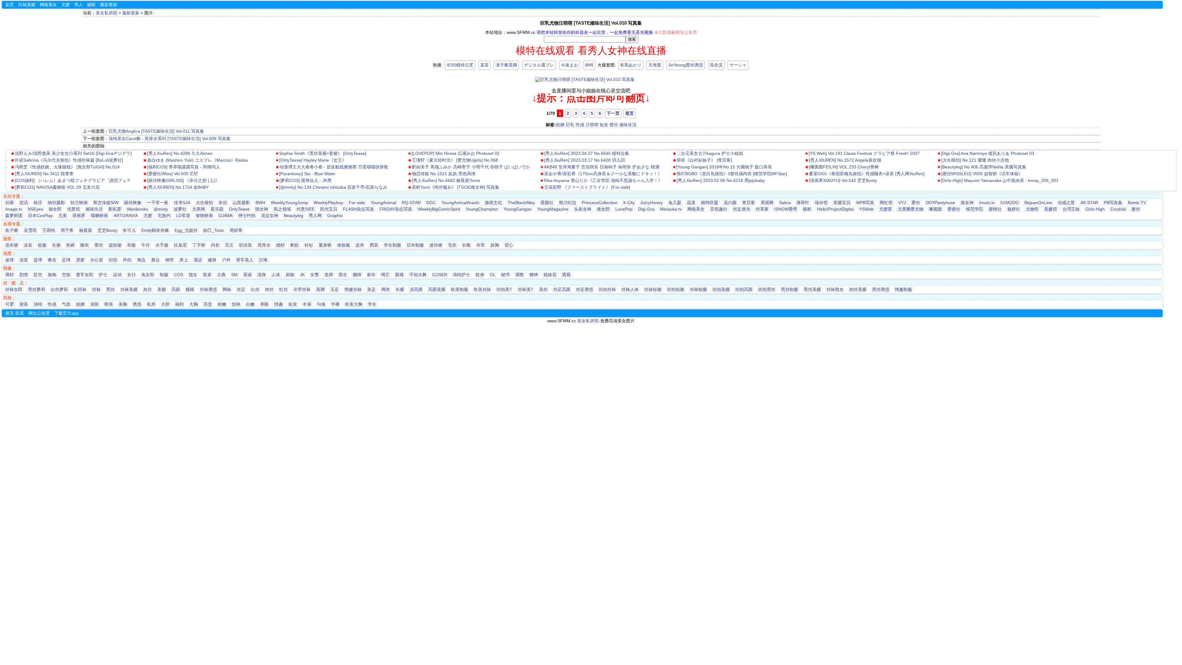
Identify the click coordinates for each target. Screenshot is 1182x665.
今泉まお (569, 64)
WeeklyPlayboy (328, 202)
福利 (179, 304)
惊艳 (236, 304)
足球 (66, 259)
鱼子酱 (11, 230)
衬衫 (308, 245)
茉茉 (484, 64)
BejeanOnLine (1038, 202)
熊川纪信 (567, 202)
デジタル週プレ (539, 64)
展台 (155, 259)
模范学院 (974, 209)
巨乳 (570, 124)
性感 (580, 124)
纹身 (480, 274)
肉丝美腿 (857, 289)
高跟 (175, 289)
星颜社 (547, 202)
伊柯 (589, 64)
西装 (374, 245)
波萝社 (180, 209)
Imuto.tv (987, 202)
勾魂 (321, 304)
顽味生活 (628, 124)
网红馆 (886, 202)
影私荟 (114, 209)
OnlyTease (239, 209)
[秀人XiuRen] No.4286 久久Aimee (179, 153)
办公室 (96, 259)
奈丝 (223, 202)
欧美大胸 (353, 304)
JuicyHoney (651, 202)
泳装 (28, 245)
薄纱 (9, 274)
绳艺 (385, 274)
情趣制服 (903, 289)
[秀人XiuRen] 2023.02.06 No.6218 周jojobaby (721, 180)
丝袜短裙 (652, 289)
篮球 (38, 259)
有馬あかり (630, 64)
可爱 (9, 304)
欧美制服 (459, 289)
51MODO (1009, 202)
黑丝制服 (789, 289)
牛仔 (145, 245)
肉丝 (269, 289)
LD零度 (183, 215)
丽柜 (91, 4)
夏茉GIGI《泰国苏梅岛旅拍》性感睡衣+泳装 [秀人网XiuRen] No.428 (865, 174)
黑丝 (110, 289)
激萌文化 (493, 202)
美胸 (123, 304)
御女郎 (55, 209)
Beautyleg (293, 215)
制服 (164, 274)
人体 (275, 274)
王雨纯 (48, 230)
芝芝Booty (107, 230)
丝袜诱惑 (208, 289)
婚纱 (280, 245)
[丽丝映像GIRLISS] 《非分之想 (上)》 (183, 180)
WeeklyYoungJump (289, 202)
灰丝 (147, 289)
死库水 (264, 245)
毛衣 (452, 245)
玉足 (334, 289)
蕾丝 (613, 124)
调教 (519, 274)
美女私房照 (106, 12)
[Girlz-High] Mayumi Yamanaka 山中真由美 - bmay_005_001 (1000, 180)
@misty (161, 209)
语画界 (78, 215)
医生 (343, 274)
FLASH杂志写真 (358, 209)
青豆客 (748, 202)
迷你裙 (435, 245)
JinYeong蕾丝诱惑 (685, 64)
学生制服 (392, 245)
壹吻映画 (204, 215)
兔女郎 (147, 274)
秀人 (78, 4)
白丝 (255, 289)
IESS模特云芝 (460, 64)
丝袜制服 (698, 289)
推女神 (967, 202)
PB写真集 (1113, 202)
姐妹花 (550, 274)
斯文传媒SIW (106, 202)
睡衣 (84, 245)
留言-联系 (14, 313)
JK (302, 274)
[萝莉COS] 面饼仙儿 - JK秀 (305, 180)
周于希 (67, 230)
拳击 (52, 259)
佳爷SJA (182, 202)
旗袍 (52, 274)
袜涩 (38, 202)
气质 (66, 304)
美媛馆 (1050, 209)
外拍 (127, 259)
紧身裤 (325, 245)
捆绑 (357, 274)
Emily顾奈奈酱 (155, 230)
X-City (629, 202)
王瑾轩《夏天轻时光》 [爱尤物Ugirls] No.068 (455, 160)
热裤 (70, 245)
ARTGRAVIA (126, 215)
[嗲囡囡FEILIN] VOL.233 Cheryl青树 (844, 166)
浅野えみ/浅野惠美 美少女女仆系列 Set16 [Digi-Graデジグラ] (73, 153)
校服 (42, 245)
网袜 (227, 289)
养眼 (264, 304)
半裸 (335, 304)
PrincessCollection (599, 202)
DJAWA (226, 215)
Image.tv (13, 209)
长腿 (400, 289)
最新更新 (108, 4)
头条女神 (582, 209)
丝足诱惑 (584, 289)
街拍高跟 (744, 289)
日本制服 (415, 245)
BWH (260, 202)
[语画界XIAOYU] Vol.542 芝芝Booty (843, 180)
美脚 (320, 289)
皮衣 (360, 245)
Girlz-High (1095, 209)
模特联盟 (709, 202)
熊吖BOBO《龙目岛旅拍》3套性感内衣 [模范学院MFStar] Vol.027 (729, 174)
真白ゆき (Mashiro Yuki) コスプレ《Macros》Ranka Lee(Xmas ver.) (195, 161)
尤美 (62, 215)
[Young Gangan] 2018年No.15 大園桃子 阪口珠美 (724, 166)
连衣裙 (11, 245)
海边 (141, 259)
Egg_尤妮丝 (186, 230)
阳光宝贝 (328, 209)
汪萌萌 (591, 124)
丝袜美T (525, 289)
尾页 (629, 113)
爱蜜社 (953, 209)
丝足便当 (741, 209)
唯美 (108, 304)
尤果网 (198, 209)
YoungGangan (518, 209)
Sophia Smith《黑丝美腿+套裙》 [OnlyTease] (322, 153)
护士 (103, 274)
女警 (314, 274)
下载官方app (66, 313)
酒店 (198, 259)
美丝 (543, 289)
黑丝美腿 (812, 289)
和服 (131, 245)
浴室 (23, 259)
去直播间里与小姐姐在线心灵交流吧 (591, 90)
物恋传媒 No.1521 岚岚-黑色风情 (444, 173)
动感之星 (1066, 202)
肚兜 (38, 274)
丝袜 (96, 289)
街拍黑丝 (766, 289)
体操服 (343, 245)
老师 (328, 274)
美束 (207, 274)
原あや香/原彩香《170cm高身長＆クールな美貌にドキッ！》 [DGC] (601, 174)
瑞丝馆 (821, 202)
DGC (431, 202)
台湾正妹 (1071, 209)
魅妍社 (1013, 209)
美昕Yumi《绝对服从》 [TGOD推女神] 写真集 (455, 187)
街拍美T (504, 289)
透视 (566, 274)
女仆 (131, 274)
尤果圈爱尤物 (910, 209)
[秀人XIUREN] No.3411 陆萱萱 (44, 173)
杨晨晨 (85, 230)
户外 (226, 259)
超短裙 (115, 245)
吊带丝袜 (302, 289)
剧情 (23, 274)
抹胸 (494, 245)
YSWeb (866, 209)
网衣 (385, 289)
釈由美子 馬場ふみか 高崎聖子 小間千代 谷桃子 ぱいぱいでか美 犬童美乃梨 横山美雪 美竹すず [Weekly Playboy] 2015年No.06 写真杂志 (469, 167)
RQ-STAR (411, 202)
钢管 (169, 259)
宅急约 (164, 215)
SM (234, 274)
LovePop (624, 209)
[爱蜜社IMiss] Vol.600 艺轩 (172, 173)
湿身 (261, 274)
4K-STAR (1089, 202)
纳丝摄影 (56, 202)
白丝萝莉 (59, 289)
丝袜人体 (630, 289)
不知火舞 (418, 274)
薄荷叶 (802, 202)
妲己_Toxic (213, 230)
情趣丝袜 (353, 289)
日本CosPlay (40, 215)
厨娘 (290, 274)
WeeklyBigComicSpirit (439, 209)
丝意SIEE (305, 209)
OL (493, 274)
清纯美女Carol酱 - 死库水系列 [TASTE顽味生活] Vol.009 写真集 (170, 138)
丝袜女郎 (13, 289)
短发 (604, 124)
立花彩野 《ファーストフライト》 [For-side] (587, 187)
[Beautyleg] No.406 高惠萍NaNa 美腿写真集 (983, 166)
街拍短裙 (675, 289)
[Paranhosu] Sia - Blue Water (307, 173)
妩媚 (560, 124)
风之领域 (282, 209)
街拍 (113, 259)
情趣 (278, 304)
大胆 (165, 304)
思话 (23, 202)
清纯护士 (461, 274)
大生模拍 (204, 202)
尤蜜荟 (885, 209)
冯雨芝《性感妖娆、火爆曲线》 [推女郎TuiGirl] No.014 (67, 166)
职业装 (245, 245)
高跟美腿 (436, 289)
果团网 (767, 202)
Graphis (335, 215)
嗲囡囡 (935, 209)
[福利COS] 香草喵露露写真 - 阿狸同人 (183, 166)
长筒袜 (80, 289)
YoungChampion (482, 209)
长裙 (56, 245)
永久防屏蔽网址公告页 (675, 32)
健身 (212, 259)
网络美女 (48, 4)
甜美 (23, 304)
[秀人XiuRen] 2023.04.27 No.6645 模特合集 (586, 153)
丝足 (241, 289)
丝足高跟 (561, 289)
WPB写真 (865, 202)
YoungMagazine (553, 209)
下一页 (613, 113)
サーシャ (738, 64)
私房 (151, 304)
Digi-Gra (646, 209)
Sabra (785, 202)
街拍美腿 (721, 289)
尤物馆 (1032, 209)
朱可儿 (129, 230)
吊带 (480, 245)
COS (178, 274)
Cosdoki (1118, 209)
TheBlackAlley (521, 202)
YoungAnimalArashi (460, 202)
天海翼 (654, 64)
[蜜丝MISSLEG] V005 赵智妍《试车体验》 (982, 173)
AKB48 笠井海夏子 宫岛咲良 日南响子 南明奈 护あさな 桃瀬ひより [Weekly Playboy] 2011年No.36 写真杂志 (599, 167)
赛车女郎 (84, 274)
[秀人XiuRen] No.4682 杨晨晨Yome (446, 180)
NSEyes (35, 209)
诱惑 (137, 304)
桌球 (9, 259)
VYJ (902, 202)
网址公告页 (39, 313)
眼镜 (399, 274)
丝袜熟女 (835, 289)
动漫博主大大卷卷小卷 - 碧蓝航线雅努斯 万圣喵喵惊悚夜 (333, 166)
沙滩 (263, 259)
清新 (94, 304)
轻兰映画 (79, 202)
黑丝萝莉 (36, 289)
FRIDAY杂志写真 (396, 209)
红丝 (283, 289)
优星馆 (73, 209)
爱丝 (915, 202)
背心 (509, 245)
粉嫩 (222, 304)
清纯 (38, 304)
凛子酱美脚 (506, 64)
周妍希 (236, 230)
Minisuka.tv (671, 209)
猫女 (193, 274)
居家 (80, 259)
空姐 (66, 274)
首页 (9, 4)
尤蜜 (65, 4)
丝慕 (9, 202)
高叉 (229, 245)
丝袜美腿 (26, 4)
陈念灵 (716, 64)
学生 (372, 304)
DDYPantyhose (940, 202)
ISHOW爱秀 (785, 209)
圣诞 (247, 274)
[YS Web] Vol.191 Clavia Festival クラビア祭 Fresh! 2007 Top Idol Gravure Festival (862, 154)
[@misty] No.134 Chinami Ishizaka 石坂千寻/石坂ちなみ (333, 187)
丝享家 (762, 209)
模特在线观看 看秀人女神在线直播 (591, 50)
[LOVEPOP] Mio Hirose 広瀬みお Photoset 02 (456, 153)
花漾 (691, 202)
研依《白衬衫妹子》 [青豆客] (704, 160)
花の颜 (730, 202)
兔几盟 (674, 202)
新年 (371, 274)
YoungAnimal (383, 202)
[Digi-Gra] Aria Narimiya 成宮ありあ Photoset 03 (987, 153)
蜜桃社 (995, 209)
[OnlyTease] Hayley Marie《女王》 (312, 160)
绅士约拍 (246, 215)
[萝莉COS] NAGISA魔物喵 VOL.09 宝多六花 (57, 187)
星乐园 (217, 209)
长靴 (466, 245)
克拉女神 (269, 215)
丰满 (307, 304)
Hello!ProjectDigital (835, 209)
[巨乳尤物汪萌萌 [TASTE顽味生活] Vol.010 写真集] (585, 79)
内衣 (215, 245)
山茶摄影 (241, 202)
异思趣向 (718, 209)
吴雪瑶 (30, 230)
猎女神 (261, 209)
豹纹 (294, 245)
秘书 (505, 274)
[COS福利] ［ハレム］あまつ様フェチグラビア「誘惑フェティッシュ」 (70, 181)
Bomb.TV (1137, 202)
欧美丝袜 (482, 289)
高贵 (207, 304)
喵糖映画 (99, 215)
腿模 (190, 289)
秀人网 (315, 215)
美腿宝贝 (841, 202)
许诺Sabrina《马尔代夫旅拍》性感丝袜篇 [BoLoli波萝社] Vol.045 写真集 (66, 161)
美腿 (161, 289)
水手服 (161, 245)
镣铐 (533, 274)
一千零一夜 (157, 202)
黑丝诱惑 (880, 289)
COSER (439, 274)
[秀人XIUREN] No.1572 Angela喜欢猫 (845, 160)
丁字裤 (198, 245)
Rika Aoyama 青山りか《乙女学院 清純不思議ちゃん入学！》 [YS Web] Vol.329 (601, 181)
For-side (357, 202)
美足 (371, 289)
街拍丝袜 (607, 289)
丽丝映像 (132, 202)
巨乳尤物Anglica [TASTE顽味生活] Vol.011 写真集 (156, 131)
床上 (183, 259)
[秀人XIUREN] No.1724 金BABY (178, 187)
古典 (221, 274)
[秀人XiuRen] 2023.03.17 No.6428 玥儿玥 (584, 160)
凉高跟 (416, 289)
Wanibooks (137, 209)
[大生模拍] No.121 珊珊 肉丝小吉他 (975, 160)
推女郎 (603, 209)
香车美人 (244, 259)
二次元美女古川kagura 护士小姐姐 (710, 153)
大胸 (193, 304)
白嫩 (250, 304)
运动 (117, 274)
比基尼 (180, 245)
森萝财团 (13, 215)
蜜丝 (1136, 209)
